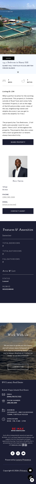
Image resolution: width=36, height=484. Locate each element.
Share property (18, 142)
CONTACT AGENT (18, 211)
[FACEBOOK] (13, 453)
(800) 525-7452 (16, 445)
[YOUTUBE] (23, 453)
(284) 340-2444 (8, 197)
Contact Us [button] (18, 367)
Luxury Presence (23, 460)
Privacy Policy (26, 470)
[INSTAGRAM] (18, 453)
